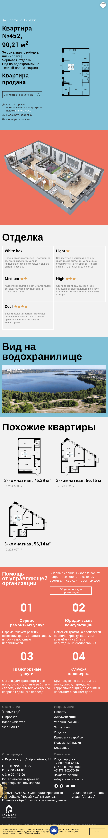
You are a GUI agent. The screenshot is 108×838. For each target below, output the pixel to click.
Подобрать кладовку (19, 115)
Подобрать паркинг (18, 119)
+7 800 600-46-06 (66, 763)
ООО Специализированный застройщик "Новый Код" (32, 794)
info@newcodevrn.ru (70, 779)
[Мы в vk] (67, 786)
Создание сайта (83, 793)
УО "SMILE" (10, 727)
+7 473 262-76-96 (66, 770)
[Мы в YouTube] (73, 786)
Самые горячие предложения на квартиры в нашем (24, 107)
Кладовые (61, 747)
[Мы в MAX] (62, 786)
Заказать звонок (66, 775)
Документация (65, 717)
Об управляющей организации (71, 590)
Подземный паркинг (69, 742)
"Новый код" (11, 712)
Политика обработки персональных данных (35, 800)
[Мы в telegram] (56, 786)
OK (97, 831)
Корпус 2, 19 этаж (22, 20)
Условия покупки (66, 722)
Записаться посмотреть (18, 94)
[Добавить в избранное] (38, 94)
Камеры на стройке (68, 737)
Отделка (60, 732)
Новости (60, 712)
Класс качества (13, 722)
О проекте (9, 717)
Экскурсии (62, 727)
